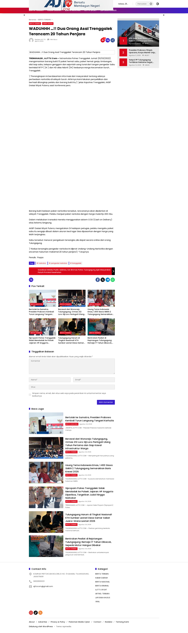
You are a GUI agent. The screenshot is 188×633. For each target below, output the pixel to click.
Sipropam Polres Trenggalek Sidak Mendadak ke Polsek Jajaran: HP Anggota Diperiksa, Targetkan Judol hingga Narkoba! (42, 340)
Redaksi (108, 622)
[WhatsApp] (112, 280)
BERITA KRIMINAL (102, 585)
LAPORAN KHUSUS (102, 597)
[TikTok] (36, 613)
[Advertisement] (72, 107)
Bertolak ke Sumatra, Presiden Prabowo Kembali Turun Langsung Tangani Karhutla (41, 312)
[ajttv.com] (71, 3)
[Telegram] (108, 280)
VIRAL (97, 601)
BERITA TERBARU (35, 23)
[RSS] (40, 613)
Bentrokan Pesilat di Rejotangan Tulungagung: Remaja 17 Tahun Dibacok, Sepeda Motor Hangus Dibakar (100, 340)
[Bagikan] (112, 40)
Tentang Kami (122, 622)
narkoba (42, 263)
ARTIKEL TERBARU (102, 593)
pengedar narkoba (59, 263)
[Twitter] (103, 280)
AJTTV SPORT (101, 589)
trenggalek (76, 263)
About (32, 622)
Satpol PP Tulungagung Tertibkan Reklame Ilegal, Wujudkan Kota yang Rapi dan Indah (141, 61)
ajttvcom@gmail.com (43, 586)
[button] (150, 4)
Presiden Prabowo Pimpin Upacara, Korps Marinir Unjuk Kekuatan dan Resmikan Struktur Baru (142, 51)
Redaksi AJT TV (40, 39)
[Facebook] (98, 280)
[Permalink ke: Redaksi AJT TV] (32, 40)
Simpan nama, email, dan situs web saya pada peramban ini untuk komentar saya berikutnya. (69, 394)
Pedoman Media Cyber (79, 622)
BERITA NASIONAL (37, 304)
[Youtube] (31, 613)
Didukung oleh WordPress (41, 626)
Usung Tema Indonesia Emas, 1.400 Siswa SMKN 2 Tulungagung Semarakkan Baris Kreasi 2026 (100, 312)
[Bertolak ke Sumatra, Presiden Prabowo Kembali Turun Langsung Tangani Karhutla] (42, 298)
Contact (97, 622)
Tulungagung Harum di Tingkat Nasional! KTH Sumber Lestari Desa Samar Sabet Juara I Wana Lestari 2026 (71, 340)
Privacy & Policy (58, 622)
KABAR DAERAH (48, 23)
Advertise (42, 622)
